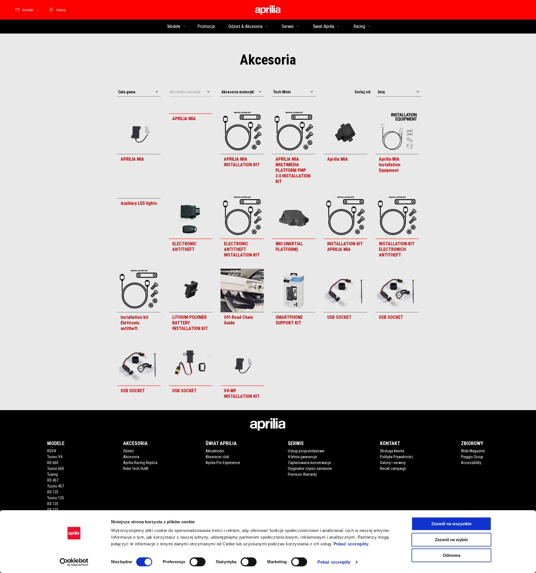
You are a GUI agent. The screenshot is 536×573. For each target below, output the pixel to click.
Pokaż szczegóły (351, 543)
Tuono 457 (55, 486)
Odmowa (451, 555)
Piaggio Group (472, 457)
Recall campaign (393, 468)
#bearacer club (217, 457)
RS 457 (52, 480)
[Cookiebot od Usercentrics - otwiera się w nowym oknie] (74, 562)
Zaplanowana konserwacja (309, 462)
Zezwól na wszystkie (451, 523)
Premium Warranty (302, 474)
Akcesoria (131, 457)
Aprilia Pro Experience (222, 462)
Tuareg (52, 474)
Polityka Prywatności (396, 457)
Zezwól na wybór (451, 539)
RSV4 (51, 451)
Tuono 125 (55, 498)
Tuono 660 (55, 468)
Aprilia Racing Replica (140, 462)
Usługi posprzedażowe (306, 451)
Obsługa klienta (392, 451)
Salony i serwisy (393, 462)
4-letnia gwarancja (302, 457)
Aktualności (214, 451)
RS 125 (52, 492)
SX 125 (52, 509)
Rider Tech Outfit (136, 468)
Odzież (128, 451)
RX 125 (52, 503)
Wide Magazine (473, 451)
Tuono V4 (54, 457)
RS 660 (52, 462)
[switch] (197, 561)
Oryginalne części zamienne (310, 468)
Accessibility (471, 462)
